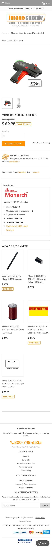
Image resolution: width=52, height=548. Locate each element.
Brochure (10, 230)
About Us (26, 456)
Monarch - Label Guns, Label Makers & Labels (27, 33)
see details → (14, 161)
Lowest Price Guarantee (26, 464)
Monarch (36, 172)
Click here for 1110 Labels (17, 226)
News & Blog (26, 471)
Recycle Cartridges (26, 467)
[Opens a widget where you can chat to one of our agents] (42, 543)
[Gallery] (26, 78)
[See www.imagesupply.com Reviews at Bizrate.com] (25, 541)
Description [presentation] (8, 185)
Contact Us (26, 460)
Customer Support (26, 480)
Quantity (5, 131)
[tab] (8, 185)
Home (4, 33)
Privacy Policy (40, 518)
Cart (48, 3)
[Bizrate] (29, 543)
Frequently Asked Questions (26, 484)
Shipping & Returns (26, 487)
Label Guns (22, 172)
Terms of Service (25, 521)
